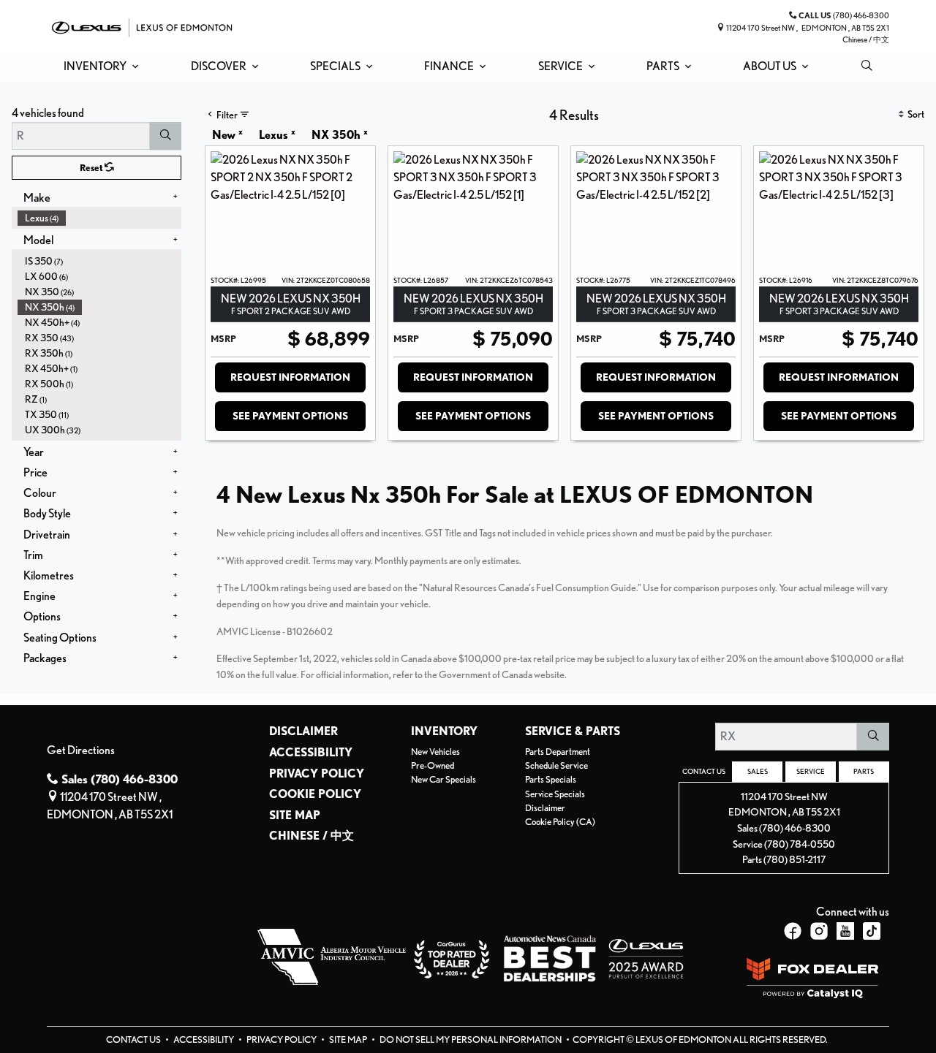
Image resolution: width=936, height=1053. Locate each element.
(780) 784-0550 (799, 843)
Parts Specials (550, 779)
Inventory (444, 731)
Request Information (290, 377)
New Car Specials (443, 779)
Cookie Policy (315, 794)
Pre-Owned (432, 765)
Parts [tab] (863, 771)
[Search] (165, 136)
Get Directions (81, 750)
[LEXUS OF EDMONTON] (142, 26)
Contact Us (134, 1039)
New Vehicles (435, 751)
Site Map (294, 815)
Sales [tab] (757, 771)
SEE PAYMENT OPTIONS (290, 416)
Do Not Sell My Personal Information (471, 1039)
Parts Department (557, 751)
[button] (98, 66)
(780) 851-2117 (794, 859)
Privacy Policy (316, 773)
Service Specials (555, 793)
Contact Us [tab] (703, 771)
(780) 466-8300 (795, 827)
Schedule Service (556, 765)
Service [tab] (810, 771)
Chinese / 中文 (865, 39)
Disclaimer (303, 731)
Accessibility (310, 752)
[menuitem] (99, 218)
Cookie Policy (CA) (560, 821)
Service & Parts (572, 731)
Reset (92, 167)
